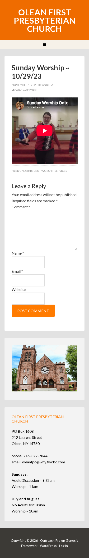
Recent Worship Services (48, 170)
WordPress (48, 546)
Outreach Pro (50, 540)
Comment (21, 207)
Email (17, 271)
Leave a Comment (25, 89)
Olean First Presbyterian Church (44, 20)
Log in (63, 546)
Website (19, 289)
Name (18, 253)
